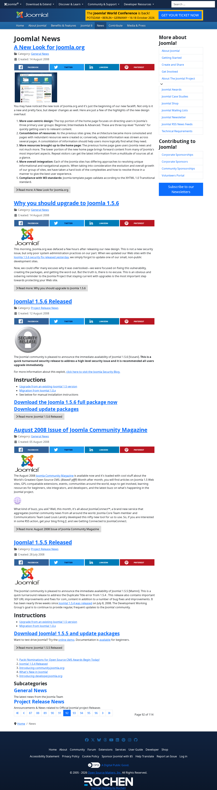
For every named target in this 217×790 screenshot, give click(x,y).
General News (40, 54)
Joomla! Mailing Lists (175, 110)
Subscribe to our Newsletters (181, 189)
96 (96, 713)
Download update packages (46, 409)
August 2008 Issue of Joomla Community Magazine (80, 429)
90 (52, 713)
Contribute (116, 25)
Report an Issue (167, 756)
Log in (183, 756)
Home (20, 25)
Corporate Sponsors (175, 161)
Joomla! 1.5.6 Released (43, 301)
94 (81, 713)
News (100, 25)
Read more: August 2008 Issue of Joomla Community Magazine (58, 529)
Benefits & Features (63, 25)
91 (59, 713)
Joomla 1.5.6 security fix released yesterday (41, 257)
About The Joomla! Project (178, 78)
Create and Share (173, 64)
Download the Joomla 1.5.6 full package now (65, 402)
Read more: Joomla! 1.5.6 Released (40, 416)
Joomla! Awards (172, 89)
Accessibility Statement (44, 756)
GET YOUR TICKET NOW (180, 15)
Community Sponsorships (178, 168)
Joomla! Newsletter (174, 117)
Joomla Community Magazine (55, 475)
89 (45, 713)
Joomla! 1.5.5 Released (43, 542)
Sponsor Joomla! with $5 (117, 756)
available (105, 640)
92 (66, 713)
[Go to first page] (17, 713)
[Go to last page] (109, 713)
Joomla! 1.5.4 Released (33, 664)
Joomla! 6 (86, 25)
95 (88, 713)
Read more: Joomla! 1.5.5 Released (40, 648)
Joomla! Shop (170, 103)
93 (74, 713)
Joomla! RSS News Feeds (177, 124)
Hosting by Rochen (108, 788)
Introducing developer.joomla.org (40, 676)
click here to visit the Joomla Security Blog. (93, 372)
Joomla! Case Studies (175, 96)
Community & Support (102, 4)
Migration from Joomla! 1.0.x (37, 390)
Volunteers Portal (173, 175)
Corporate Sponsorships (177, 155)
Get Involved (170, 71)
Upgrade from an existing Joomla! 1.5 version (48, 386)
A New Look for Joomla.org (49, 47)
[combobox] (193, 4)
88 (37, 713)
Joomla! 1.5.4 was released (75, 603)
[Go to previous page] (24, 713)
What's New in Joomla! (33, 672)
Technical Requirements (177, 131)
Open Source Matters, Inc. (104, 772)
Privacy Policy (70, 756)
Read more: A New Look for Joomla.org (43, 190)
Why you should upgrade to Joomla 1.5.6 (66, 203)
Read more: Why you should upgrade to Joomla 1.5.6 (52, 288)
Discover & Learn (70, 4)
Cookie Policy (90, 756)
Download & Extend (39, 4)
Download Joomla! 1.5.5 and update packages (67, 633)
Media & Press (136, 25)
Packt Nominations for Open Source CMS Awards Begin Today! (59, 660)
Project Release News (44, 308)
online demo (66, 640)
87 (30, 713)
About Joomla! (37, 25)
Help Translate (144, 756)
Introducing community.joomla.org (41, 668)
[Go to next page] (103, 713)
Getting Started (172, 58)
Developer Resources (138, 4)
